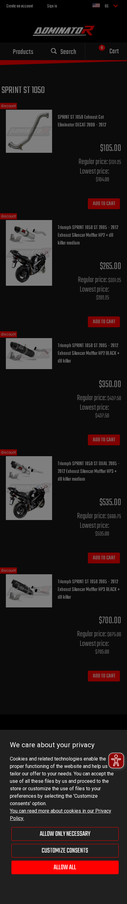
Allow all (65, 867)
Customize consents (65, 850)
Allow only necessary (65, 834)
